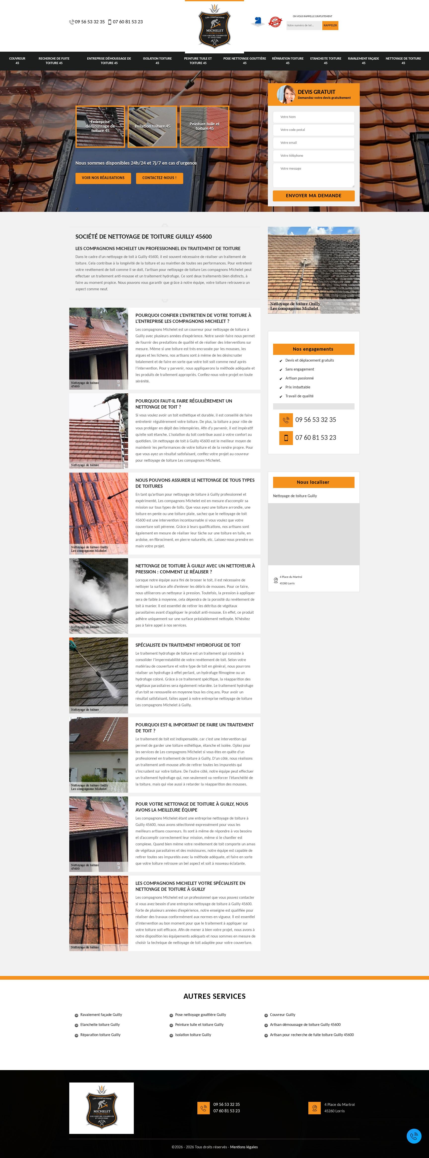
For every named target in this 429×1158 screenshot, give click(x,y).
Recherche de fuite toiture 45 (54, 61)
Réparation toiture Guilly (100, 1035)
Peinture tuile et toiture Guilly (199, 1025)
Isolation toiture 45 (157, 61)
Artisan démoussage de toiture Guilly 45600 (305, 1025)
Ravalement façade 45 (363, 61)
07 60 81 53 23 (128, 22)
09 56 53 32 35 (90, 22)
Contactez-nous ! (160, 178)
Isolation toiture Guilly (193, 1035)
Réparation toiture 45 (288, 61)
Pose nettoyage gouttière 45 (244, 61)
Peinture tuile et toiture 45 (198, 61)
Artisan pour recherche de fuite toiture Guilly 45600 (312, 1035)
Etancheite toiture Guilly (100, 1025)
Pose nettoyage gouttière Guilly (200, 1015)
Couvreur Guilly (282, 1015)
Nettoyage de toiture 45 (403, 61)
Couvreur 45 (17, 61)
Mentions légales (244, 1147)
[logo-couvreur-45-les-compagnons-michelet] (214, 26)
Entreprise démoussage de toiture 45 (109, 61)
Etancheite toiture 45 (325, 61)
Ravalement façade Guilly (101, 1015)
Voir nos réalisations (103, 178)
